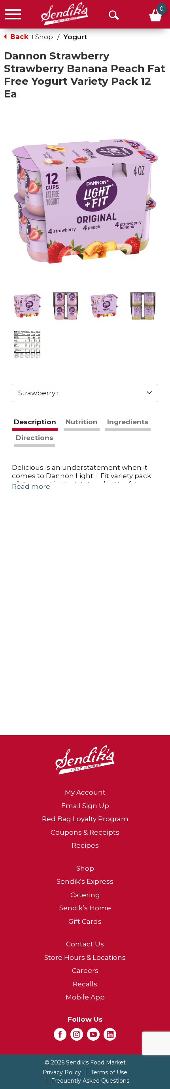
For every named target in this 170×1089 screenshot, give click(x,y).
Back (18, 36)
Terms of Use (109, 1072)
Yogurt (75, 37)
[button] (27, 305)
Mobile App (85, 997)
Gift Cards (85, 921)
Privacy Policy (62, 1072)
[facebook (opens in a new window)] (60, 1037)
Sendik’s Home (85, 908)
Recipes (85, 845)
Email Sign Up (85, 806)
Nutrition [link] (82, 422)
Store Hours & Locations (85, 957)
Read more (31, 486)
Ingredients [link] (128, 422)
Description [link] (35, 422)
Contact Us (85, 944)
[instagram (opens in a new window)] (76, 1037)
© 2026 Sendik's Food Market (85, 1062)
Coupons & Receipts (85, 832)
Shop (44, 37)
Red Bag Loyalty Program (85, 819)
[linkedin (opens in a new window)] (110, 1037)
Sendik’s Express (85, 881)
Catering (85, 895)
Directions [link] (34, 438)
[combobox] (85, 393)
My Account (85, 792)
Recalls (85, 984)
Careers (85, 971)
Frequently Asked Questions (90, 1080)
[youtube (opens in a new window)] (93, 1037)
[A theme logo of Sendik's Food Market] (64, 14)
